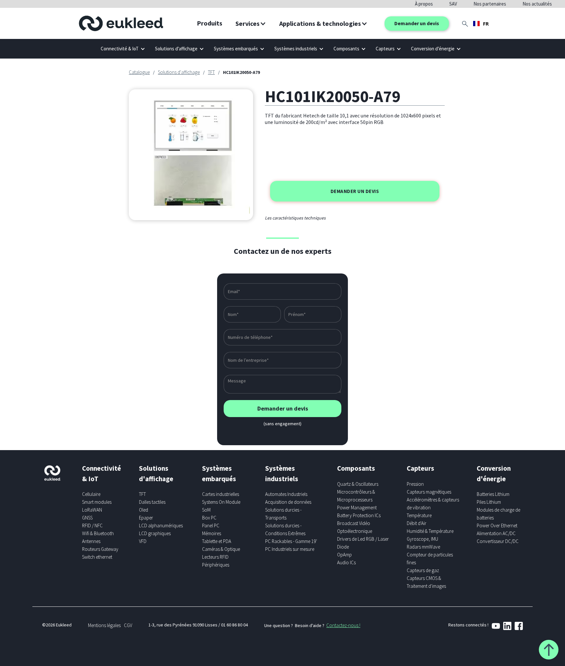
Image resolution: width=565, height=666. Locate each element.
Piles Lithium (489, 502)
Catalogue (139, 72)
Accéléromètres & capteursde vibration (433, 504)
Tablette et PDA (216, 541)
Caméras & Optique (221, 549)
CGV (128, 625)
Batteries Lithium (493, 494)
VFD (142, 541)
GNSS (87, 518)
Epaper (146, 518)
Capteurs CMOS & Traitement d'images (426, 582)
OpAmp (344, 555)
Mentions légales (104, 625)
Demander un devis (416, 23)
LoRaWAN (92, 510)
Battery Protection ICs (359, 515)
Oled (143, 510)
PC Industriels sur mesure (289, 549)
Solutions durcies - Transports (283, 514)
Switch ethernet (97, 557)
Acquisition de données (288, 502)
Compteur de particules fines (430, 559)
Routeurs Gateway (100, 549)
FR (486, 23)
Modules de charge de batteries (498, 514)
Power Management (357, 507)
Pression (415, 484)
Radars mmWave (423, 547)
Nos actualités (537, 4)
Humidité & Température (430, 531)
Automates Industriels (286, 494)
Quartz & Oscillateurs (357, 484)
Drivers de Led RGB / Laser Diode (363, 543)
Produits (209, 23)
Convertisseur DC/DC (498, 541)
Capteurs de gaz (423, 570)
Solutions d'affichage (179, 72)
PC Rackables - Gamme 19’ (291, 541)
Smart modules (96, 502)
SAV (453, 4)
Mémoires (211, 533)
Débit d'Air (416, 523)
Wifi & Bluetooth (98, 533)
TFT (211, 72)
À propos (424, 4)
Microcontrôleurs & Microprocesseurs (356, 496)
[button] (251, 23)
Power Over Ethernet (497, 525)
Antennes (91, 541)
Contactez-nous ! (343, 625)
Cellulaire (91, 494)
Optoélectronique (354, 531)
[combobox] (481, 23)
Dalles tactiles (152, 502)
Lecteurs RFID (215, 557)
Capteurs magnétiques (429, 492)
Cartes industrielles (220, 494)
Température (419, 515)
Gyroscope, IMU (422, 539)
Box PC (209, 518)
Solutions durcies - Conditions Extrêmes (285, 529)
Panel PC (210, 525)
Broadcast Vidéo (353, 523)
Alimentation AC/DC (496, 533)
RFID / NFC (92, 525)
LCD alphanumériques (161, 525)
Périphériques (215, 565)
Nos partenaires (489, 4)
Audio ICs (346, 562)
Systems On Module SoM (221, 506)
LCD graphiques (155, 533)
